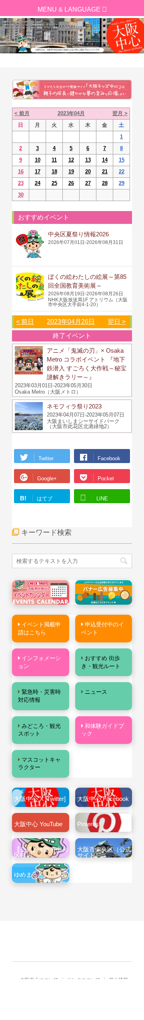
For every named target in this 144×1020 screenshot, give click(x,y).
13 (88, 160)
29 (121, 183)
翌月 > (120, 113)
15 (121, 160)
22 (121, 172)
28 (105, 183)
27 (88, 183)
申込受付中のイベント (102, 628)
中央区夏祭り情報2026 (78, 234)
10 (37, 160)
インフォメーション (39, 662)
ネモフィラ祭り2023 (74, 406)
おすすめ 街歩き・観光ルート (100, 662)
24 (37, 183)
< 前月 (22, 113)
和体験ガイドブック (102, 730)
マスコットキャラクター (39, 763)
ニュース (96, 692)
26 (71, 183)
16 (21, 172)
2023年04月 (71, 113)
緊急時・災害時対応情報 (39, 696)
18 (54, 172)
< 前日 (25, 321)
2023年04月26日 (71, 321)
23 (21, 183)
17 (37, 172)
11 (54, 160)
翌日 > (117, 321)
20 (88, 172)
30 (21, 195)
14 (105, 160)
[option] (72, 35)
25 (54, 183)
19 (71, 172)
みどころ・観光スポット (39, 730)
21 (105, 172)
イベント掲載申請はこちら (39, 628)
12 (71, 160)
